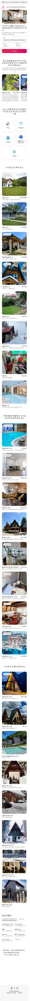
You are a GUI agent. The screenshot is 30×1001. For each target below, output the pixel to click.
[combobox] (14, 40)
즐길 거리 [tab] (21, 919)
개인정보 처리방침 (11, 993)
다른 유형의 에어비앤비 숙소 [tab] (9, 919)
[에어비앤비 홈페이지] (3, 7)
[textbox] (8, 46)
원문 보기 (24, 2)
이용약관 (20, 993)
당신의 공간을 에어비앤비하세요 (16, 7)
